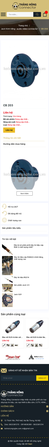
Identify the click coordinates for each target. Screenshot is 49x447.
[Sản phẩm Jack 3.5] (7, 288)
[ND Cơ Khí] (12, 357)
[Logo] (24, 6)
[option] (12, 333)
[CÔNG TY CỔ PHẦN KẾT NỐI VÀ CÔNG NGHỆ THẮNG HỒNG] (12, 393)
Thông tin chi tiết (12, 138)
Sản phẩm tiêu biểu (11, 228)
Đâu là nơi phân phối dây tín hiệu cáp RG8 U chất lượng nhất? (28, 246)
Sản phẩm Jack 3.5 (21, 285)
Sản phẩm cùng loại (13, 314)
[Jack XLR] (7, 300)
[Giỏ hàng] (45, 16)
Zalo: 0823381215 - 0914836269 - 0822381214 (24, 424)
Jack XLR (17, 294)
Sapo (30, 444)
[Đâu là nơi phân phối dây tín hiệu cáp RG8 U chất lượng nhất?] (7, 249)
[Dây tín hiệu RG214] (7, 279)
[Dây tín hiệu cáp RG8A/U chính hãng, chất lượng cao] (7, 265)
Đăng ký (42, 378)
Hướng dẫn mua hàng (14, 144)
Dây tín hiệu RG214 (21, 277)
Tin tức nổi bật (9, 239)
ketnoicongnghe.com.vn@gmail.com (19, 428)
